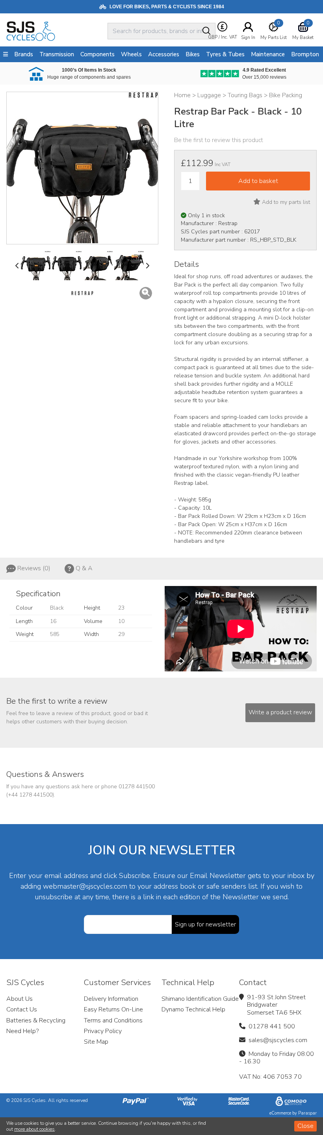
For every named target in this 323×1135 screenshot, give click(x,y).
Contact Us (21, 1009)
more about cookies (34, 1129)
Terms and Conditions (113, 1020)
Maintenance (268, 54)
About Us (19, 999)
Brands (23, 54)
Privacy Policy (103, 1031)
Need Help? (22, 1031)
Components (97, 54)
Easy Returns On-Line (113, 1009)
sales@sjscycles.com (278, 1040)
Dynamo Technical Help (193, 1009)
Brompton (305, 54)
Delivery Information (111, 999)
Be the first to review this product (218, 140)
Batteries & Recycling (35, 1020)
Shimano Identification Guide (200, 999)
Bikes (193, 54)
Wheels (131, 54)
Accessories (163, 54)
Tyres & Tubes (225, 54)
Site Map (96, 1041)
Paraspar (307, 1113)
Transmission (56, 54)
